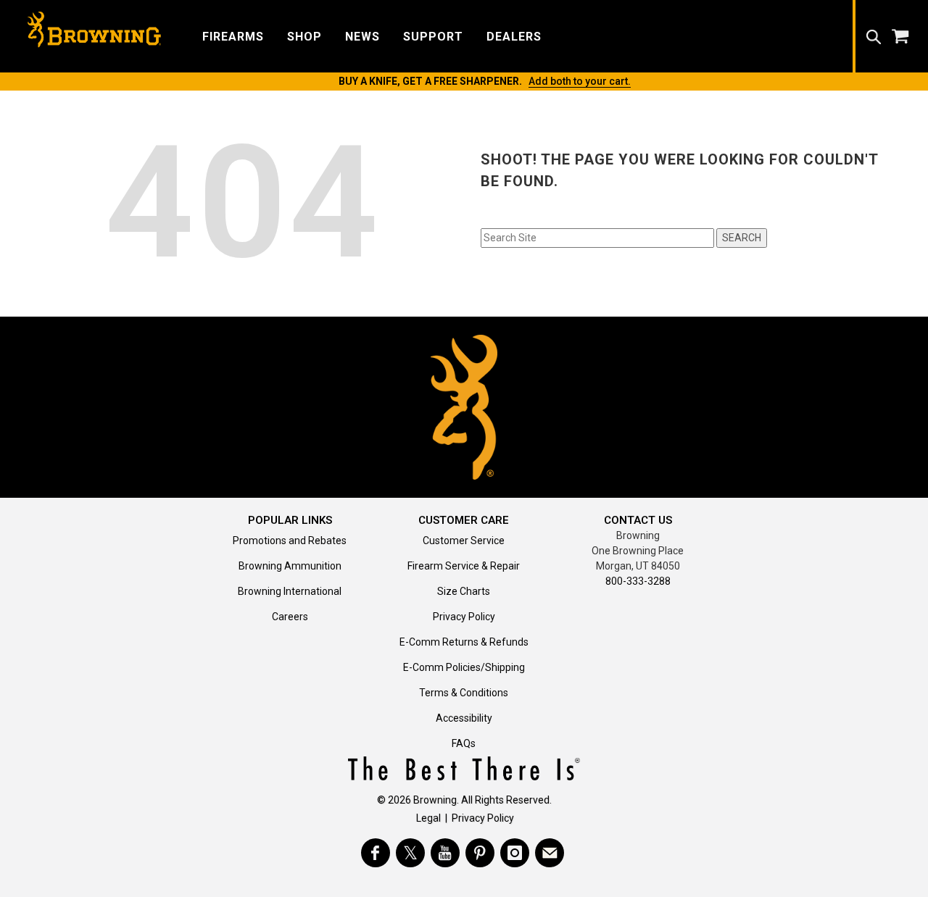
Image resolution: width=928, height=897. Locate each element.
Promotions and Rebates (290, 540)
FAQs (464, 743)
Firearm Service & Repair (463, 566)
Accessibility (464, 718)
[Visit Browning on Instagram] (514, 852)
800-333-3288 (638, 581)
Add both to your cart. (580, 81)
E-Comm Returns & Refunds (464, 642)
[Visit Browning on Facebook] (375, 852)
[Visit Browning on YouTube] (445, 852)
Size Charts (463, 591)
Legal (428, 818)
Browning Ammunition (290, 566)
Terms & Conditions (463, 692)
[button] (233, 35)
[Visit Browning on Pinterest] (479, 852)
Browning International (289, 591)
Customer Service (464, 540)
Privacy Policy (464, 616)
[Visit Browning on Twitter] (410, 852)
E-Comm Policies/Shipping (464, 667)
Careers (290, 616)
